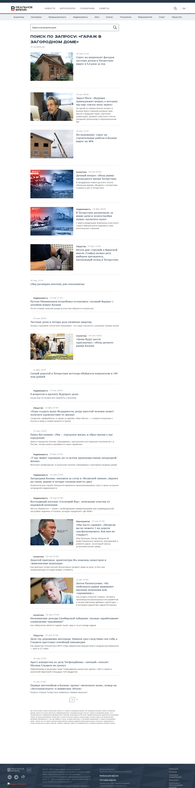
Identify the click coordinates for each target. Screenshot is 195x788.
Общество (177, 17)
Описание (173, 780)
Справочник (87, 8)
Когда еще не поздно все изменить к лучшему (54, 395)
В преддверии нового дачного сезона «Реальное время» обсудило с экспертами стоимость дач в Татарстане (96, 181)
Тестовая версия (108, 780)
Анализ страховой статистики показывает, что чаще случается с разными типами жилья (74, 323)
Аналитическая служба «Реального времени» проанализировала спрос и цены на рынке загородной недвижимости (74, 483)
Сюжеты (104, 8)
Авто (97, 17)
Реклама (173, 772)
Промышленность (57, 17)
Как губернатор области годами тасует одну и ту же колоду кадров (74, 622)
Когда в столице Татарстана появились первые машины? (73, 689)
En (184, 8)
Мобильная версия (109, 775)
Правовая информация (175, 776)
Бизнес (109, 17)
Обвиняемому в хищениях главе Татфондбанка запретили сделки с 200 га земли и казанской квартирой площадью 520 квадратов (71, 666)
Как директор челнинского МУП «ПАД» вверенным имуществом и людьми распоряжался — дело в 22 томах (74, 643)
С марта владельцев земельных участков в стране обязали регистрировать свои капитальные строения (97, 220)
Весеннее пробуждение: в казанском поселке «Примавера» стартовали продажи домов (73, 461)
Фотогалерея (67, 8)
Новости (50, 8)
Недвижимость (80, 17)
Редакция (173, 769)
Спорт (162, 17)
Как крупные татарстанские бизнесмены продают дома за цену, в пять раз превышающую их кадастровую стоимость (68, 564)
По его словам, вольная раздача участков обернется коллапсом (71, 305)
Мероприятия (145, 17)
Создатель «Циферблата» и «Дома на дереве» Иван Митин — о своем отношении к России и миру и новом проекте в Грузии (72, 416)
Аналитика (18, 17)
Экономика (36, 17)
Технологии (125, 17)
